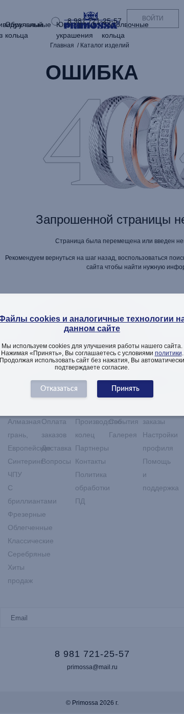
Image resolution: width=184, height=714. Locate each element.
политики (168, 353)
